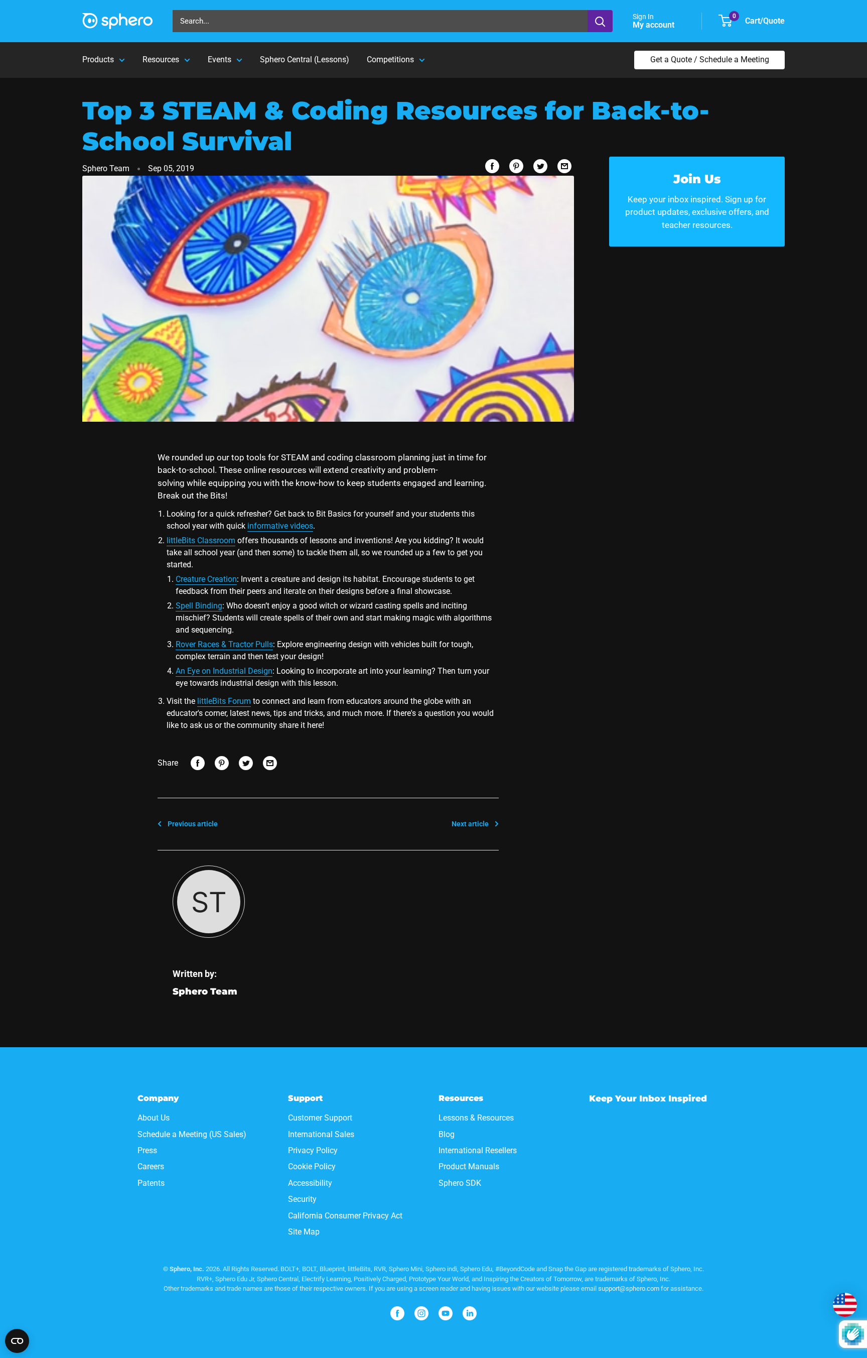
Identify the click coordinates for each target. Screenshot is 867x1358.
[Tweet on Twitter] (540, 166)
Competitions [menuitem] (390, 59)
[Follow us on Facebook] (397, 1313)
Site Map (304, 1232)
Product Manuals (469, 1166)
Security (302, 1199)
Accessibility (310, 1183)
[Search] (600, 21)
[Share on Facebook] (492, 166)
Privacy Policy (313, 1150)
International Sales (321, 1134)
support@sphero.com (628, 1288)
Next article (470, 824)
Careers (150, 1166)
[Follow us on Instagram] (421, 1313)
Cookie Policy (312, 1166)
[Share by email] (564, 166)
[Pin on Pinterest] (516, 166)
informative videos (280, 526)
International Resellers (478, 1150)
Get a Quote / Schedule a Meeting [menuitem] (709, 59)
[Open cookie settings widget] (17, 1341)
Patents (151, 1183)
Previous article (193, 824)
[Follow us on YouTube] (446, 1313)
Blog (447, 1134)
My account (654, 25)
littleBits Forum (224, 701)
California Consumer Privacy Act (345, 1215)
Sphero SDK (460, 1183)
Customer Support (320, 1118)
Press (147, 1150)
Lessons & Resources (476, 1118)
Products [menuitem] (98, 59)
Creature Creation (206, 579)
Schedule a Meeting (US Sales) (191, 1134)
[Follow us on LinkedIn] (470, 1313)
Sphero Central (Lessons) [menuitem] (304, 59)
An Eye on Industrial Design (224, 671)
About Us (153, 1118)
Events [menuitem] (219, 59)
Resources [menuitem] (160, 59)
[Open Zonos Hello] (845, 1305)
